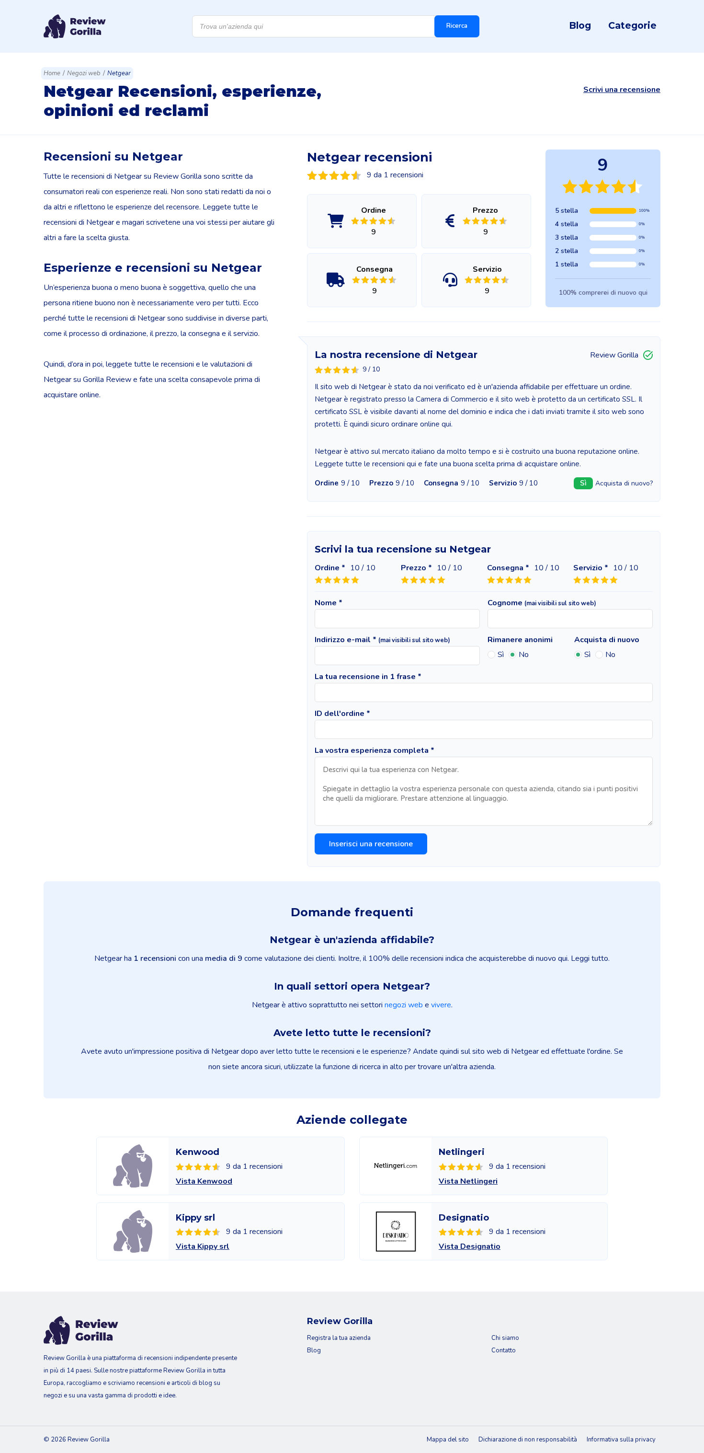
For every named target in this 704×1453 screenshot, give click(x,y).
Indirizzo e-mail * (382, 640)
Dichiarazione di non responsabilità (527, 1439)
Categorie (632, 25)
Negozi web (84, 73)
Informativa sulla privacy (621, 1439)
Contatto (503, 1350)
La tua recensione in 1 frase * (368, 676)
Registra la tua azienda (339, 1338)
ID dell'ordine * (342, 713)
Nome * (328, 603)
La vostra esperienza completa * (374, 750)
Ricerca (456, 26)
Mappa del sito (448, 1439)
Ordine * (330, 568)
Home (52, 73)
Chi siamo (505, 1338)
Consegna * (508, 568)
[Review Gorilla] (75, 26)
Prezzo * (416, 568)
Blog (580, 25)
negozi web (404, 1005)
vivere (441, 1005)
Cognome (542, 603)
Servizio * (590, 568)
